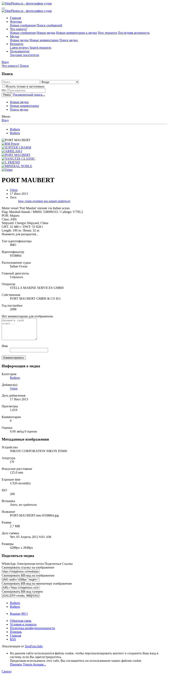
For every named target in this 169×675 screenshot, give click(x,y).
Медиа (14, 36)
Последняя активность (134, 32)
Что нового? (18, 29)
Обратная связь (20, 620)
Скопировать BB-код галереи (22, 591)
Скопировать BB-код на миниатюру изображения (37, 583)
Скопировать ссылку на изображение (28, 567)
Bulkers (15, 377)
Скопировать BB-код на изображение (28, 575)
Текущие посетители (24, 55)
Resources (16, 44)
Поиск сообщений (49, 25)
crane (29, 201)
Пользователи (19, 51)
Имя (5, 346)
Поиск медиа (68, 40)
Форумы (16, 21)
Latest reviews (19, 47)
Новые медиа (45, 32)
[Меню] (3, 8)
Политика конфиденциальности (32, 628)
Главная (15, 18)
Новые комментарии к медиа (76, 32)
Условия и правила (23, 624)
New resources (107, 32)
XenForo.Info (34, 646)
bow (21, 201)
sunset (53, 201)
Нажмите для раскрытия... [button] (20, 234)
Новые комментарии (44, 40)
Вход (5, 120)
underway (64, 201)
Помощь (16, 632)
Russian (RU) (19, 613)
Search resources (40, 47)
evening (38, 201)
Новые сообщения (23, 25)
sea (46, 201)
